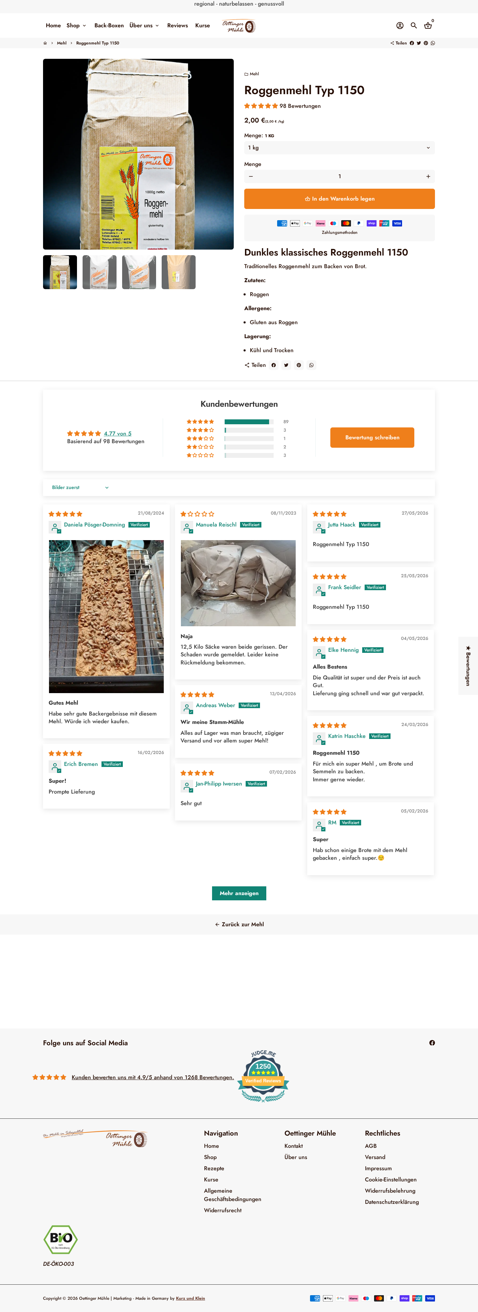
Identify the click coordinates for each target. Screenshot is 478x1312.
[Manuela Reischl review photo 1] (238, 583)
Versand (375, 1157)
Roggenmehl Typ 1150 (97, 43)
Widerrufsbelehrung (390, 1191)
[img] (65, 514)
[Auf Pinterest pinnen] (426, 43)
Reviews (177, 25)
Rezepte (214, 1168)
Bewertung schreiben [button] (372, 437)
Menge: (259, 135)
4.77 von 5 (118, 434)
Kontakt (293, 1146)
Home (53, 25)
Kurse (202, 25)
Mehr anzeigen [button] (239, 893)
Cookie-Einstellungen (391, 1179)
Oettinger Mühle (94, 1298)
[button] (262, 106)
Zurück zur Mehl (239, 924)
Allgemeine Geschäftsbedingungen (232, 1195)
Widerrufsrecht (222, 1210)
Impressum (378, 1168)
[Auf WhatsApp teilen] (433, 43)
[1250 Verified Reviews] (263, 1104)
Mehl (61, 43)
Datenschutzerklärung (392, 1202)
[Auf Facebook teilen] (412, 43)
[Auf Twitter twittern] (419, 43)
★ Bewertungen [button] (468, 665)
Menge (252, 164)
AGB (371, 1146)
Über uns (144, 25)
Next (224, 154)
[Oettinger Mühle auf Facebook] (432, 1043)
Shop (76, 25)
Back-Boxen (109, 25)
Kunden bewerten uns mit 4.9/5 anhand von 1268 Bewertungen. (153, 1077)
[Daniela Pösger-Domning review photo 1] (106, 616)
